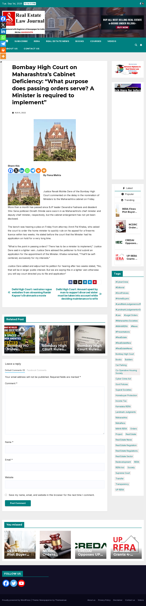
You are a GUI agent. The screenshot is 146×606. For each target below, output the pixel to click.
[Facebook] (10, 170)
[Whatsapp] (27, 170)
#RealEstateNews (124, 348)
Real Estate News (57, 41)
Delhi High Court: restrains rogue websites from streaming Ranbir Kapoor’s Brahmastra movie (32, 292)
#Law (118, 315)
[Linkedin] (21, 170)
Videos (112, 41)
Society (131, 467)
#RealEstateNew (123, 343)
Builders (129, 359)
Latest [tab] (129, 188)
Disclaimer (117, 600)
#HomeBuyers (122, 298)
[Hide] (1, 62)
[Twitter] (13, 583)
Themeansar (60, 600)
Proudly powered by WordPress (16, 600)
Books (79, 41)
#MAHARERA (122, 326)
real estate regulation (126, 445)
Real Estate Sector (124, 456)
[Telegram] (32, 170)
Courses (95, 41)
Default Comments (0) (15, 370)
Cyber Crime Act (123, 379)
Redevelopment (123, 462)
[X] (16, 170)
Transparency (122, 484)
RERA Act (120, 467)
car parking (121, 365)
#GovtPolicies (122, 293)
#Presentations (123, 332)
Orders (133, 428)
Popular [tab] (129, 194)
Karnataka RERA (123, 406)
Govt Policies (122, 384)
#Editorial (120, 287)
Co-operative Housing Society (126, 371)
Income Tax (121, 401)
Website (9, 477)
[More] (43, 170)
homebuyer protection (126, 395)
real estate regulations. (127, 451)
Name (9, 442)
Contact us (31, 48)
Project (119, 434)
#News (134, 326)
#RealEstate (121, 337)
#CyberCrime (122, 282)
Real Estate (131, 434)
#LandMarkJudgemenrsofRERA (130, 304)
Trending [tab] (129, 200)
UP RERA (120, 489)
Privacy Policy (104, 600)
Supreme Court (123, 473)
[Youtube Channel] (21, 583)
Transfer (120, 478)
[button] (136, 45)
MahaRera (120, 423)
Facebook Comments (36, 370)
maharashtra (121, 417)
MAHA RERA (121, 428)
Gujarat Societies (123, 390)
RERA (37, 41)
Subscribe (21, 41)
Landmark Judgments (126, 412)
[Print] (38, 170)
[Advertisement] (130, 134)
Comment (11, 383)
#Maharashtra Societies (127, 320)
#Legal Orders (131, 315)
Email (9, 459)
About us (11, 48)
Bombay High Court (125, 354)
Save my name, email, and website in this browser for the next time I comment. (51, 495)
